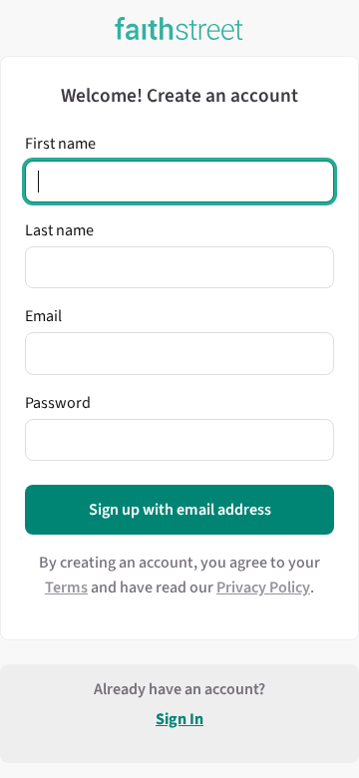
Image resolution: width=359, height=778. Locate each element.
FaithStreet (179, 28)
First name (60, 144)
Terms (66, 587)
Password (58, 403)
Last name (59, 230)
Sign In (179, 719)
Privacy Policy (263, 587)
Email (43, 316)
